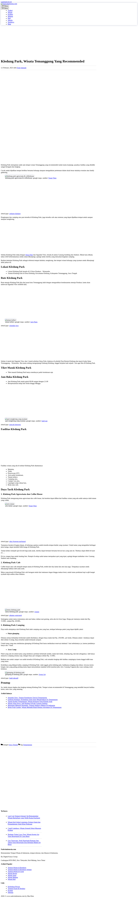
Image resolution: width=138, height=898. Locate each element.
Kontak (10, 890)
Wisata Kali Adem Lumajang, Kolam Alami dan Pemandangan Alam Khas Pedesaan (24, 823)
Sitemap (10, 892)
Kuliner (10, 14)
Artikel (10, 10)
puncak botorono (15, 424)
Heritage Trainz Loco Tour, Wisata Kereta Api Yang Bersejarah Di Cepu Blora (23, 835)
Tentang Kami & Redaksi (16, 888)
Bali (9, 18)
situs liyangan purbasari (17, 541)
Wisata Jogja (12, 875)
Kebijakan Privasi (14, 887)
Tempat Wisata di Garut (16, 871)
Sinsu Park (29, 255)
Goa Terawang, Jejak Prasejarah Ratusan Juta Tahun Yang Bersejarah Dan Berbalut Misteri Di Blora (24, 842)
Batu (9, 24)
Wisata (10, 12)
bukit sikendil (13, 678)
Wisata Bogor (12, 873)
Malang (10, 16)
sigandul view (14, 326)
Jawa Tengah (13, 745)
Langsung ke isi (6, 2)
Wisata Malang (13, 877)
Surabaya (11, 22)
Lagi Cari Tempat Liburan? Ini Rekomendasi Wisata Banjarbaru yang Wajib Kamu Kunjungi (24, 817)
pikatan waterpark (15, 615)
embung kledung (15, 214)
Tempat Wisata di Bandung (17, 868)
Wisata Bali (12, 879)
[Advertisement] (48, 42)
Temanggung (27, 745)
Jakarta (10, 20)
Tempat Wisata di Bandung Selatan (20, 870)
